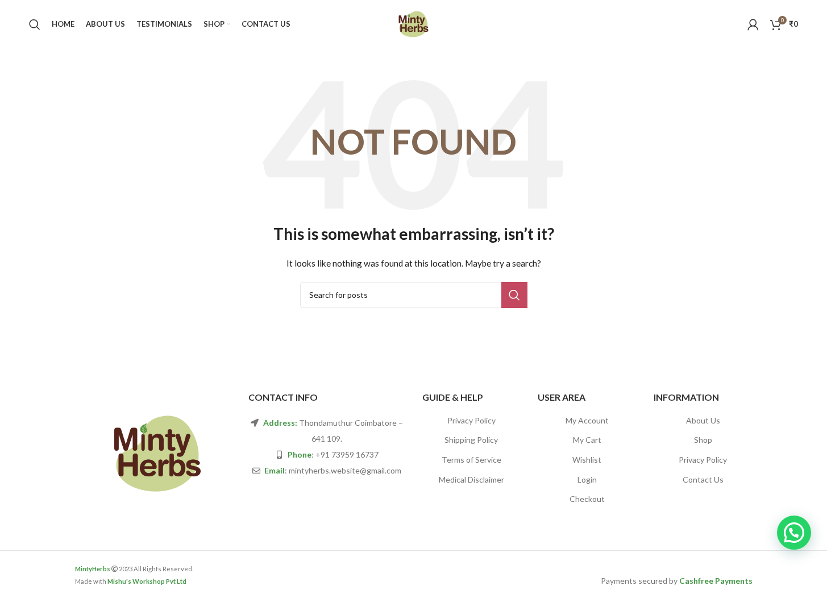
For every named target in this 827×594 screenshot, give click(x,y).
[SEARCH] (514, 295)
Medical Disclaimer (471, 479)
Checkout (587, 499)
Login (587, 479)
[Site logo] (413, 23)
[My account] (753, 24)
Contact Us (703, 479)
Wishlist (586, 459)
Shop (703, 440)
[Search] (34, 24)
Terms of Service (471, 459)
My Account (587, 420)
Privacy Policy (471, 420)
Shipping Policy (471, 440)
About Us (703, 420)
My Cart (587, 440)
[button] (794, 533)
